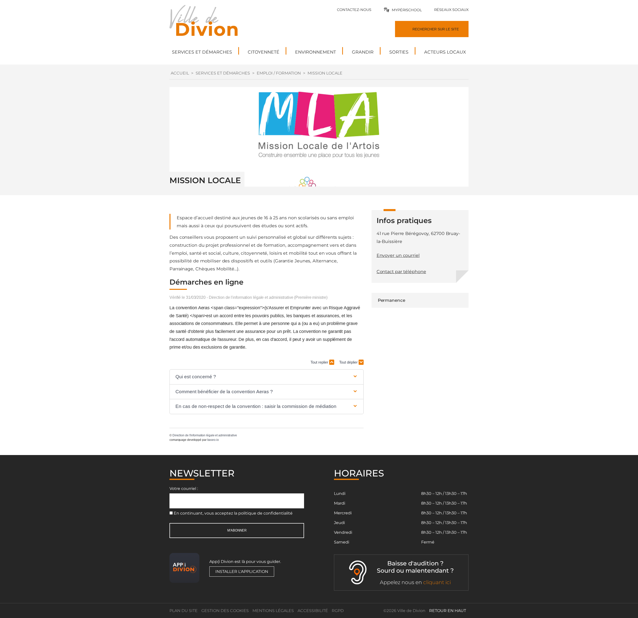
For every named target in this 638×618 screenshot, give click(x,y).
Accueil (180, 73)
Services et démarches (223, 73)
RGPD (338, 610)
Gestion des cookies (225, 610)
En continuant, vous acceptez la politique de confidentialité (233, 513)
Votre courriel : (183, 488)
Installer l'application (241, 571)
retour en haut (447, 610)
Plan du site (183, 610)
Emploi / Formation (279, 73)
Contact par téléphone (401, 271)
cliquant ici (437, 582)
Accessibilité (313, 610)
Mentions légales (273, 610)
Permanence (391, 300)
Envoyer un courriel (398, 255)
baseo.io (213, 440)
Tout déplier (349, 362)
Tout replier (320, 362)
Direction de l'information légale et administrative (204, 435)
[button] (266, 377)
